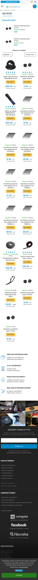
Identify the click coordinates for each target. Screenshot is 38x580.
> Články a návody (6, 478)
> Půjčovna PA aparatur (8, 465)
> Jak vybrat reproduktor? (9, 497)
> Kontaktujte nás (6, 473)
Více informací (23, 567)
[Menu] (2, 6)
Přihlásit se (19, 446)
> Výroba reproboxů (7, 475)
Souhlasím (19, 575)
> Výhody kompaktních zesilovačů (11, 505)
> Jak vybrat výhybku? (7, 500)
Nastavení (19, 570)
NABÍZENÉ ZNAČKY (11, 2)
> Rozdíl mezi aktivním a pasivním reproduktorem (16, 502)
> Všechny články (6, 510)
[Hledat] (31, 1)
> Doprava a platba (6, 467)
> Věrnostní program (7, 470)
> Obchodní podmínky (7, 483)
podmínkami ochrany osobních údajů (19, 452)
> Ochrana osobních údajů (9, 485)
